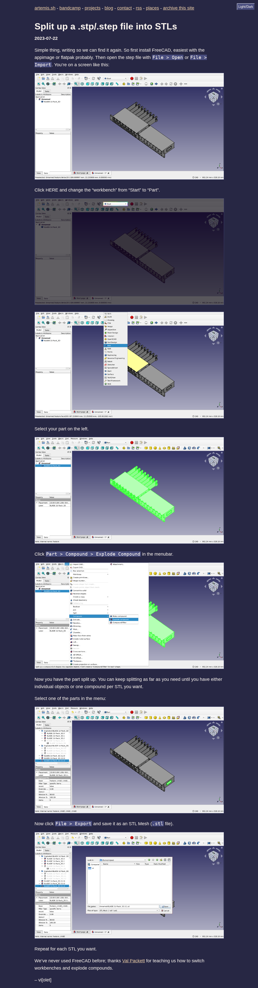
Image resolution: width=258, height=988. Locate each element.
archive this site (178, 8)
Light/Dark (245, 7)
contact (124, 8)
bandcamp (70, 8)
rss (139, 8)
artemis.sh (45, 8)
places (152, 8)
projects (93, 8)
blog (109, 8)
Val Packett (133, 960)
